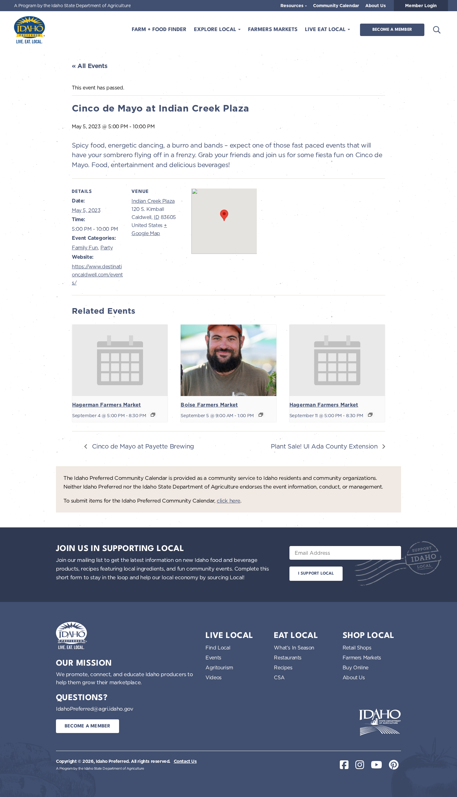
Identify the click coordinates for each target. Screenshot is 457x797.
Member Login (421, 5)
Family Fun (85, 247)
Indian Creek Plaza (153, 201)
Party (106, 247)
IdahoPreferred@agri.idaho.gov (94, 708)
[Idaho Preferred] (29, 29)
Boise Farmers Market (209, 405)
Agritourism (219, 667)
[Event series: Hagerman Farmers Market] (153, 415)
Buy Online (355, 667)
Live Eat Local (326, 29)
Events (213, 657)
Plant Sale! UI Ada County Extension (325, 446)
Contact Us (185, 761)
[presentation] (120, 360)
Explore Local (216, 29)
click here (228, 500)
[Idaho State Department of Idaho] (380, 722)
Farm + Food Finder (159, 29)
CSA (279, 677)
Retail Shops (357, 647)
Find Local (217, 647)
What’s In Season (294, 647)
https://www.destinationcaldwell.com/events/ (97, 274)
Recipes (283, 667)
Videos (213, 677)
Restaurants (288, 657)
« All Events (89, 66)
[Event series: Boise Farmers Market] (261, 415)
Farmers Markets (273, 29)
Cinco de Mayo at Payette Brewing (142, 446)
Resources (292, 5)
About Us (375, 5)
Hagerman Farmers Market (106, 405)
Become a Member (392, 30)
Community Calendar (336, 5)
